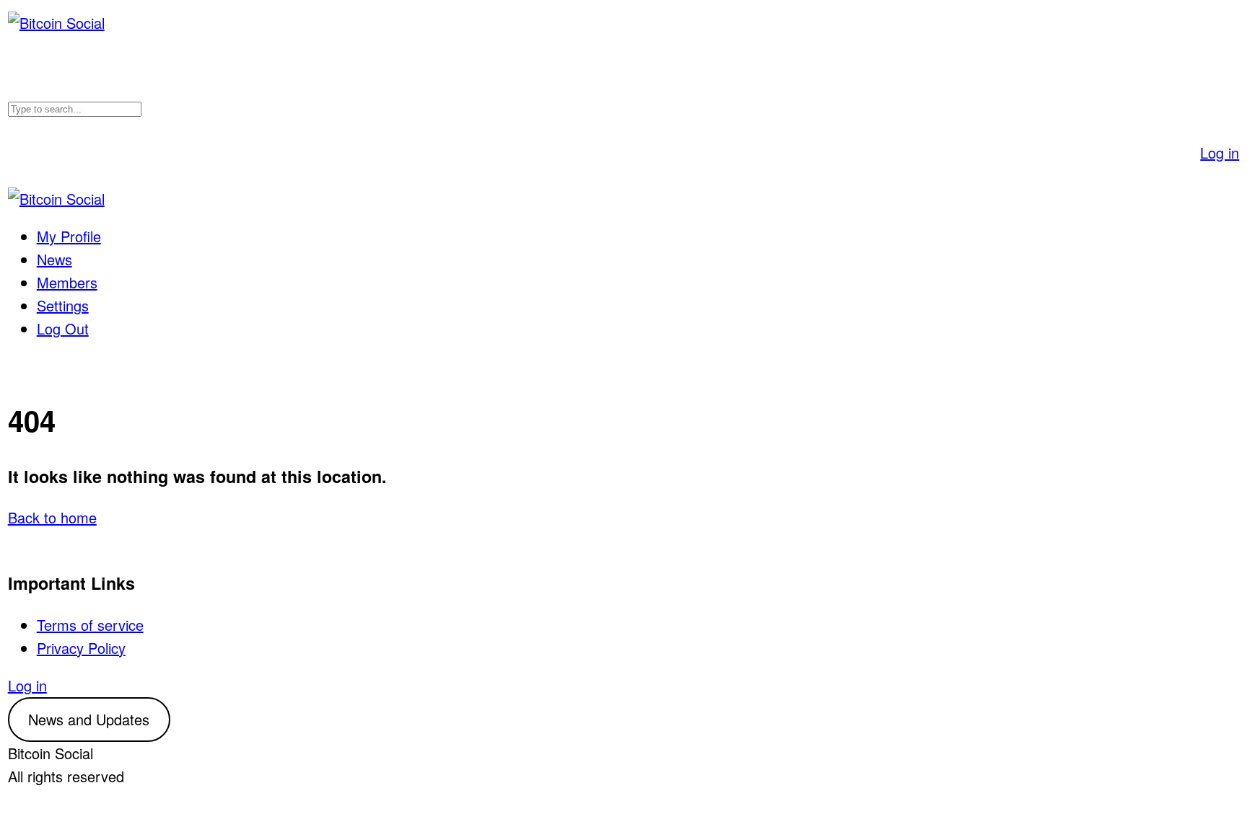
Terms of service (90, 624)
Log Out (63, 328)
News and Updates (88, 719)
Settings (63, 305)
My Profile (69, 236)
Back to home (52, 517)
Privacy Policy (81, 647)
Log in (1219, 152)
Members (67, 282)
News (54, 259)
